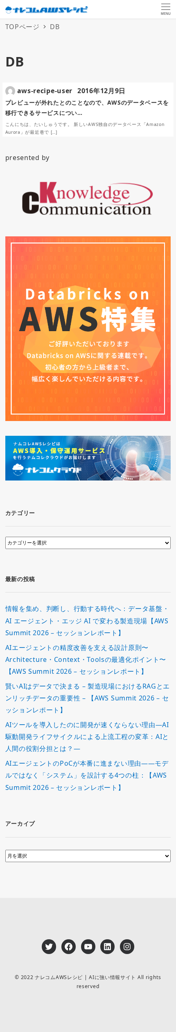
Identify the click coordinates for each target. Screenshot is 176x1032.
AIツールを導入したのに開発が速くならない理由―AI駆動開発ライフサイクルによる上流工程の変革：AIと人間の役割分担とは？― (87, 736)
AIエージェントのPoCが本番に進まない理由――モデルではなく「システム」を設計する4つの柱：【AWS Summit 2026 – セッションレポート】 (87, 775)
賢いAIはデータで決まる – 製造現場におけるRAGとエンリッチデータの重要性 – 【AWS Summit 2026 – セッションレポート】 (87, 698)
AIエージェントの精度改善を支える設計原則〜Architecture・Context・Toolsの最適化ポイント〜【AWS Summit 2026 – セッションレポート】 (86, 659)
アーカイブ (20, 823)
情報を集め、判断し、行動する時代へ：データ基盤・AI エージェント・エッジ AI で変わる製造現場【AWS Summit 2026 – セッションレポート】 (87, 620)
